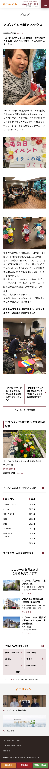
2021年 (32, 528)
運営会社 (6, 750)
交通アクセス (32, 665)
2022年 (32, 523)
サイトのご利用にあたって (13, 745)
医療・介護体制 (12, 652)
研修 (5, 523)
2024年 (32, 514)
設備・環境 (31, 652)
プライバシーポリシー (11, 740)
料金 (7, 665)
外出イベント (9, 514)
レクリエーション (11, 504)
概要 (18, 672)
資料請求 (8, 765)
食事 (5, 519)
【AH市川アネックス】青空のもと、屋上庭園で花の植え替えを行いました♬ (14, 394)
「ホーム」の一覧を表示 (24, 410)
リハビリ (7, 528)
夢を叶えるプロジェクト (11, 535)
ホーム (6, 509)
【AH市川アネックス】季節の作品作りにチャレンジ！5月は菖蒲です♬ (35, 392)
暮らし (8, 659)
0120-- (30, 3)
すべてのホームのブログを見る (18, 552)
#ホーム (20, 33)
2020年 (32, 533)
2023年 (32, 519)
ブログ (29, 659)
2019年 (32, 538)
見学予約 (24, 765)
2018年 (32, 543)
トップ (5, 680)
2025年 (32, 509)
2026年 (32, 504)
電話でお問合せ (40, 765)
